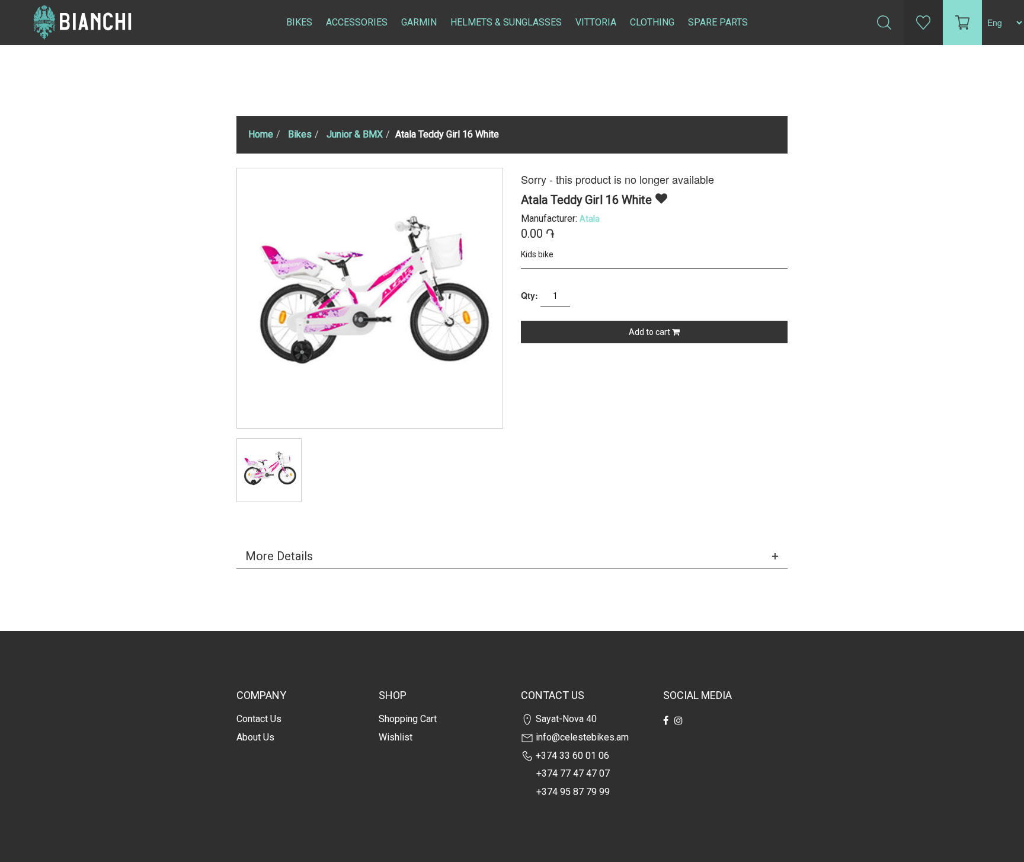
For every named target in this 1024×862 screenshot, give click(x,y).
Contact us (258, 718)
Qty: (529, 295)
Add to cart (650, 332)
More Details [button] (279, 556)
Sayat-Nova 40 (565, 718)
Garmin (419, 22)
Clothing (652, 22)
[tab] (512, 556)
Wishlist (395, 737)
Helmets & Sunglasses (506, 22)
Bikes (299, 22)
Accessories (357, 22)
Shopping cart (408, 718)
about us (255, 737)
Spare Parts (718, 22)
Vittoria (595, 22)
